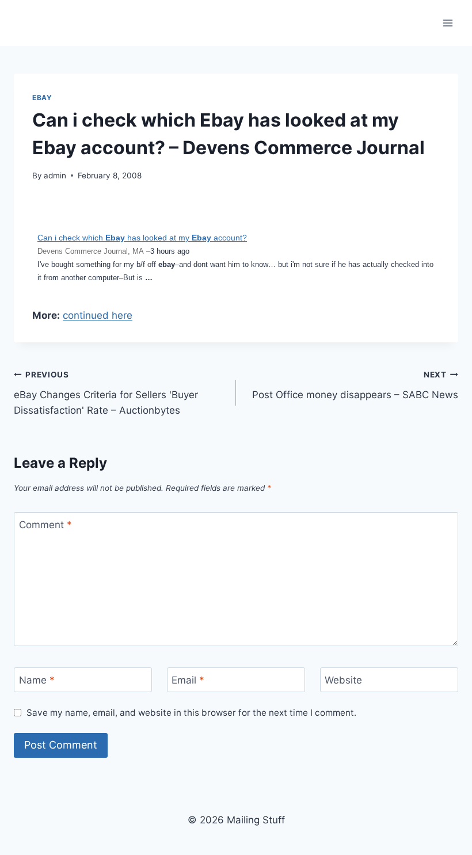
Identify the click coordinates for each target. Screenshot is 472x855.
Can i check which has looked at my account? (142, 237)
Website (343, 680)
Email (188, 680)
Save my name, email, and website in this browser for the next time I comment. (191, 712)
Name (37, 680)
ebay (42, 97)
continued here (97, 315)
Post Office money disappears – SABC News (355, 385)
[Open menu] (447, 23)
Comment (45, 524)
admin (55, 175)
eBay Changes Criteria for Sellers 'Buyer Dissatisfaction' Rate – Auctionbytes (106, 393)
